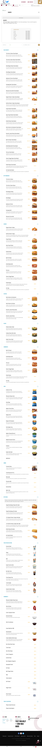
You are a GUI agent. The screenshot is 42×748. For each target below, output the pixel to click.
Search (3, 5)
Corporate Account (10, 736)
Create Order (15, 5)
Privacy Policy (28, 738)
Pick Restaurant (9, 5)
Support (38, 736)
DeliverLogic (24, 740)
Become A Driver (23, 736)
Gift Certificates (17, 736)
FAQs (35, 736)
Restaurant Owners (30, 736)
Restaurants (4, 736)
